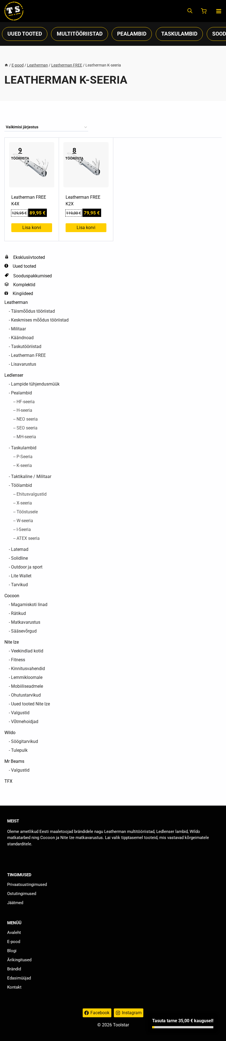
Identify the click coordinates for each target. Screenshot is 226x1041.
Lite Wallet (21, 575)
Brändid (14, 968)
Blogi (12, 950)
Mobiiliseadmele (27, 686)
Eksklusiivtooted (29, 257)
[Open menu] (219, 11)
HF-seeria (26, 401)
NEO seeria (27, 419)
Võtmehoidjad (24, 721)
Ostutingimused (21, 893)
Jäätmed (15, 902)
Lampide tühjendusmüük (35, 384)
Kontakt (14, 987)
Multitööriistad (80, 34)
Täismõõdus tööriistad (33, 311)
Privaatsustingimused (27, 884)
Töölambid (21, 485)
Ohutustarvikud (26, 695)
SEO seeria (27, 428)
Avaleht (14, 932)
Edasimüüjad (19, 978)
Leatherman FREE (28, 355)
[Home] (6, 65)
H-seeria (24, 410)
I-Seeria (24, 529)
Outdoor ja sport (26, 567)
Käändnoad (22, 337)
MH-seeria (26, 436)
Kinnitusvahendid (28, 668)
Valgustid (20, 712)
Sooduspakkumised (32, 275)
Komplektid (24, 284)
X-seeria (24, 503)
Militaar (18, 328)
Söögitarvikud (24, 741)
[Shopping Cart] (204, 11)
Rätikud (18, 613)
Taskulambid (179, 34)
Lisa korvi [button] (31, 227)
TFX (8, 781)
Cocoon (11, 595)
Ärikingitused (19, 959)
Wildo (9, 732)
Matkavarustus (25, 622)
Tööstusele (27, 511)
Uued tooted (24, 34)
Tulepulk (19, 750)
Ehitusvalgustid (32, 494)
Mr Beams (14, 761)
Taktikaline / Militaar (31, 476)
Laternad (19, 549)
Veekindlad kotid (27, 651)
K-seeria (24, 465)
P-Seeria (25, 456)
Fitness (18, 659)
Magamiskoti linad (29, 604)
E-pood (13, 941)
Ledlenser (13, 375)
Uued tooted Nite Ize (30, 704)
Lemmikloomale (26, 677)
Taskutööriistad (26, 346)
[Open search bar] (190, 11)
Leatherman (16, 302)
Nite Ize (11, 642)
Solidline (19, 558)
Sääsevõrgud (24, 631)
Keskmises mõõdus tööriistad (40, 320)
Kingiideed (23, 293)
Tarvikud (19, 584)
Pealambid (131, 34)
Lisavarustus (23, 364)
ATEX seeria (28, 538)
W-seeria (25, 520)
